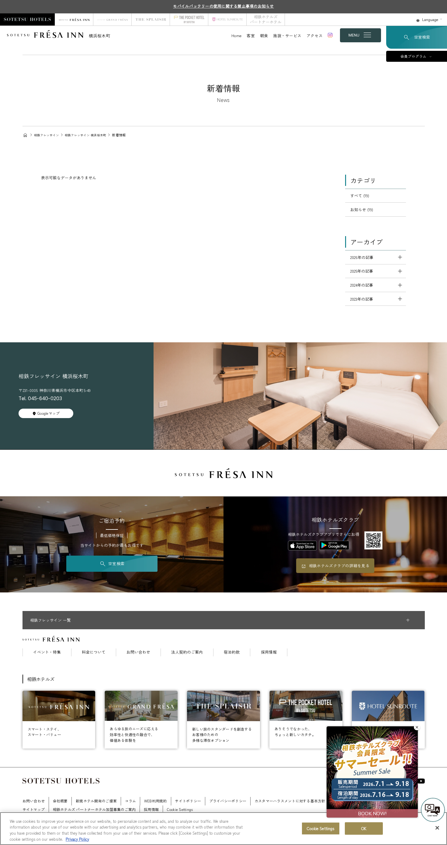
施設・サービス (287, 35)
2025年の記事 (361, 271)
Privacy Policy (77, 839)
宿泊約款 (232, 652)
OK (363, 828)
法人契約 (340, 800)
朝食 (264, 35)
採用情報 (269, 652)
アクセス (315, 35)
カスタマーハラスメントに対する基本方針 (290, 800)
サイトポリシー (188, 800)
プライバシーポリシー (228, 800)
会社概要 (60, 800)
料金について (94, 652)
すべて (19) (359, 195)
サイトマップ (34, 809)
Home (236, 35)
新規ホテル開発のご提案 (96, 800)
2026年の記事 (361, 257)
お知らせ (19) (361, 209)
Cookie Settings (320, 828)
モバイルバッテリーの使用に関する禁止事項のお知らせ (223, 6)
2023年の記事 (361, 299)
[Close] (437, 827)
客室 (251, 35)
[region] (223, 828)
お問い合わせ (138, 652)
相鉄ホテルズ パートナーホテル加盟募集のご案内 (94, 809)
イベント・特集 (47, 652)
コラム (130, 800)
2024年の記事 (361, 285)
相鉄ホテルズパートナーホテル (266, 19)
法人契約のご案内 (187, 652)
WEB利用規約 (155, 800)
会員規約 (386, 800)
